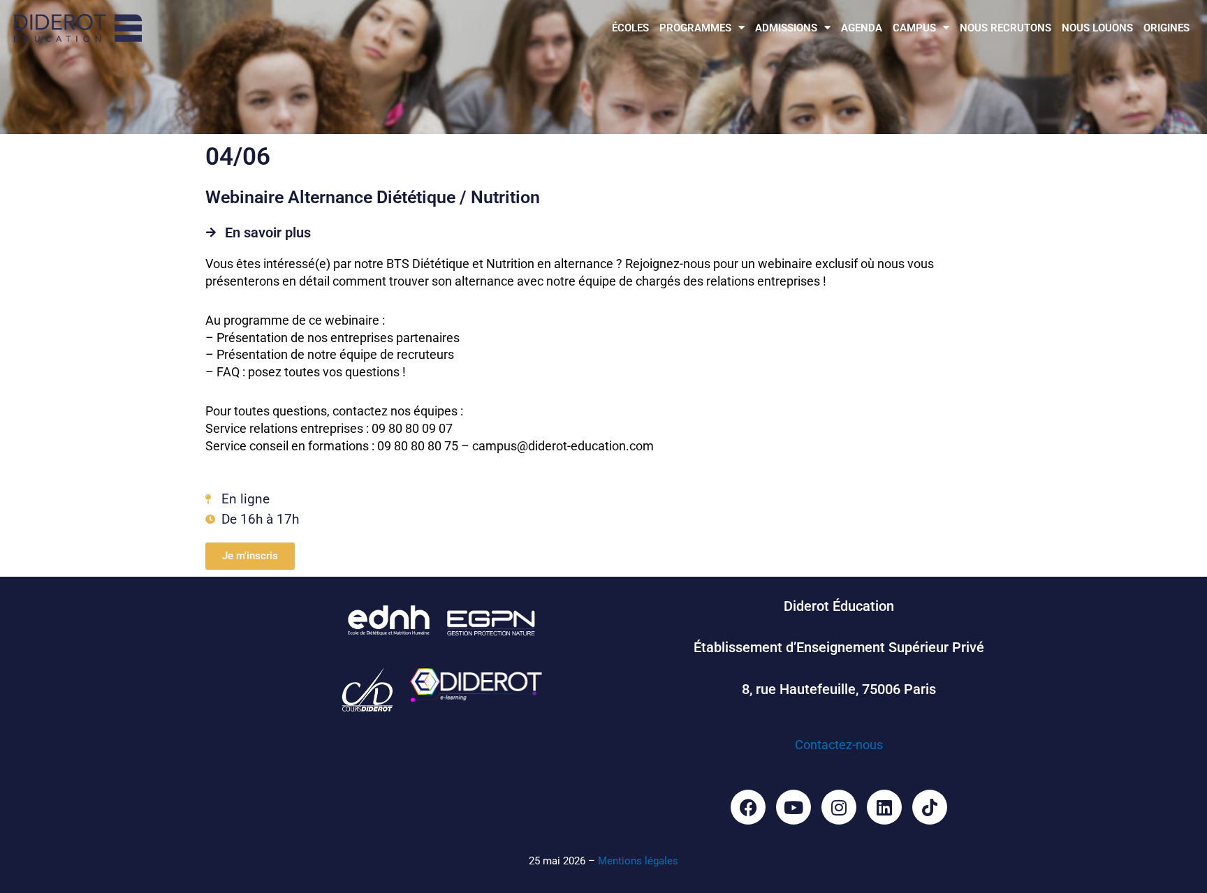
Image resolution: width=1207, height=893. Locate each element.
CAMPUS (914, 28)
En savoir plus (268, 232)
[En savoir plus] (211, 232)
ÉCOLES (630, 28)
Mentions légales (638, 861)
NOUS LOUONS (1097, 28)
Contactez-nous (839, 744)
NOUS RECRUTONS (1005, 28)
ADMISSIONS (786, 28)
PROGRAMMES (695, 28)
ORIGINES (1166, 28)
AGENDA (861, 28)
